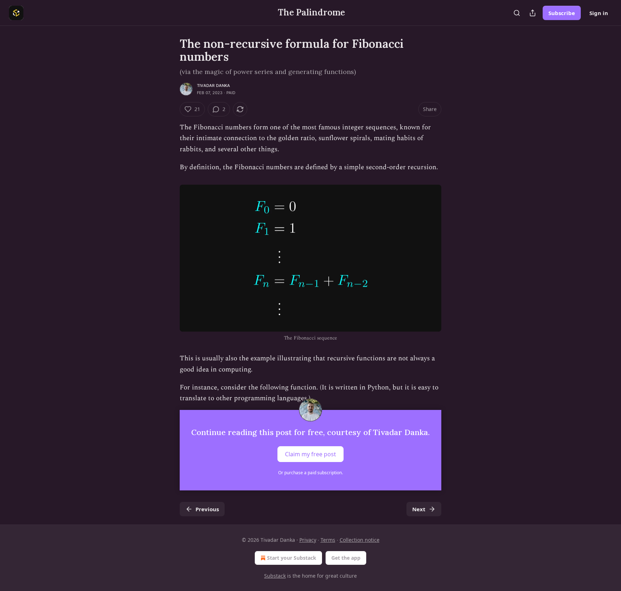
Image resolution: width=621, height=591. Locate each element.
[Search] (517, 13)
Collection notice (360, 539)
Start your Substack (291, 557)
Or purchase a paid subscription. (310, 473)
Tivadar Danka (213, 85)
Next (419, 509)
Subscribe (561, 13)
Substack (275, 575)
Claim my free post (310, 454)
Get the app (345, 557)
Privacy (307, 539)
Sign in (598, 13)
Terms (328, 539)
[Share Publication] (532, 13)
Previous (207, 509)
